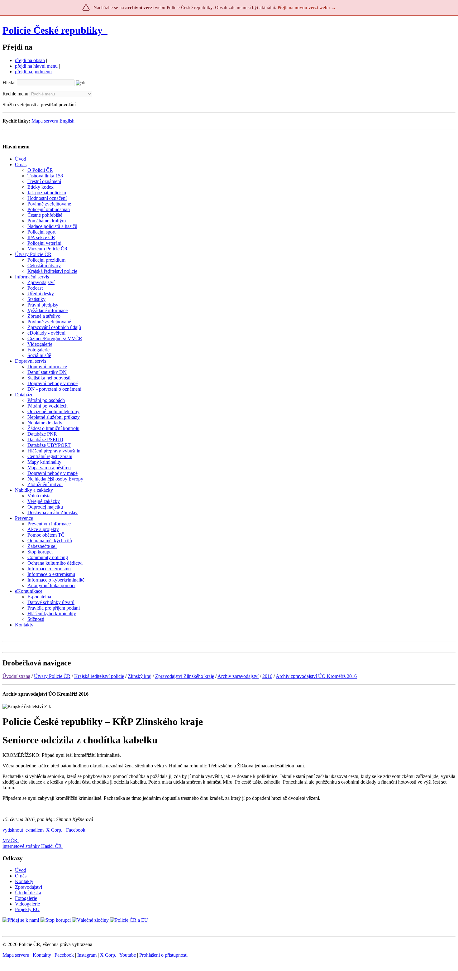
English (67, 120)
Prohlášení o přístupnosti (163, 955)
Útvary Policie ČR (52, 676)
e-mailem (35, 830)
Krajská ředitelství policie (99, 676)
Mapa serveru (44, 120)
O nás (20, 875)
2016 (267, 676)
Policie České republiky (52, 30)
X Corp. (55, 830)
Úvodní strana (16, 676)
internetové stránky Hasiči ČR (32, 846)
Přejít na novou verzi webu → (307, 7)
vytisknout (12, 830)
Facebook (76, 830)
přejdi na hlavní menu (36, 66)
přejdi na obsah (30, 60)
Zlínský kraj (139, 676)
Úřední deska (28, 892)
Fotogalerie (26, 898)
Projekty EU (27, 909)
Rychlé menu (15, 93)
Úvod (20, 870)
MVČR (9, 840)
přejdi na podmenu (33, 71)
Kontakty (24, 881)
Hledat (9, 82)
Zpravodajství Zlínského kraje (184, 676)
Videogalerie (27, 903)
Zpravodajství (28, 887)
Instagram (87, 955)
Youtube (128, 955)
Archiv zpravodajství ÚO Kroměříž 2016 (316, 676)
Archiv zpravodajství (238, 676)
